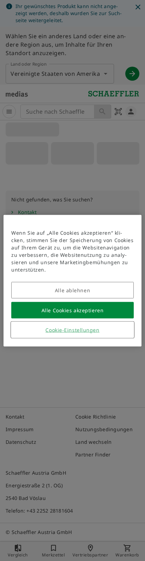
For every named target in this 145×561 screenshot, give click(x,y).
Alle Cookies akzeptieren (72, 310)
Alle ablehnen (72, 290)
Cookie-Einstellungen (72, 329)
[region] (72, 280)
